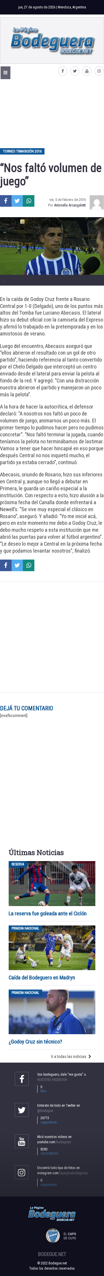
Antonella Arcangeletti (70, 205)
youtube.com (54, 1142)
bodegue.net (52, 1254)
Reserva (18, 864)
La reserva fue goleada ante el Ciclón (48, 913)
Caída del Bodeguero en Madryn (42, 977)
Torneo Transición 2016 (22, 151)
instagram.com (62, 1173)
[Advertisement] (52, 113)
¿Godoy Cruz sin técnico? (36, 1042)
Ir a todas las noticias (68, 1056)
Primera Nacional (25, 929)
